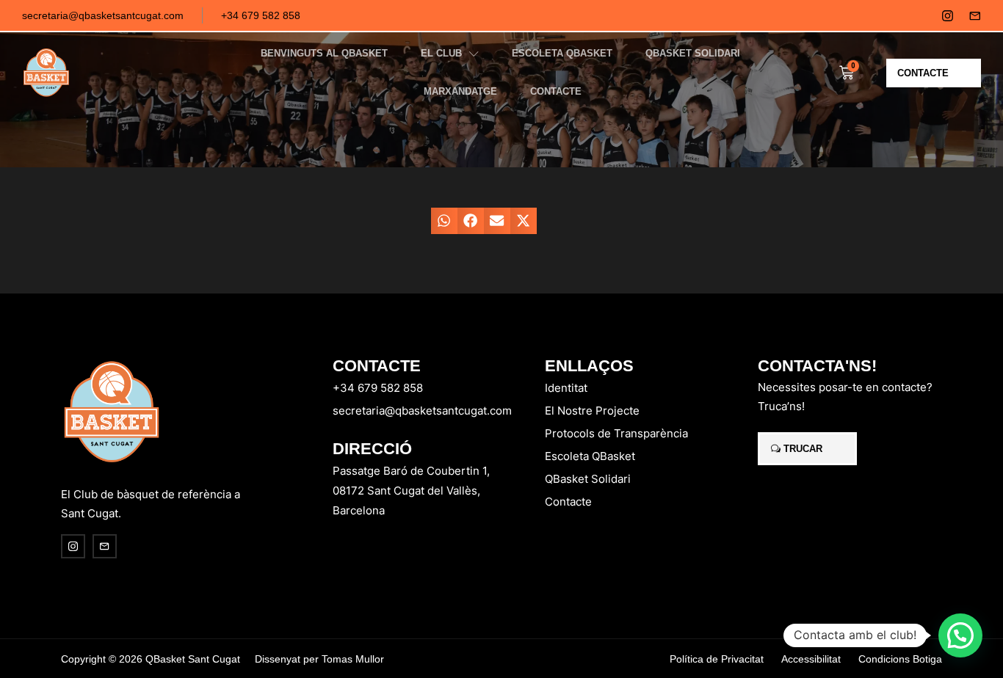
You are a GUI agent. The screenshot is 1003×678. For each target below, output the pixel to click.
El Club (441, 53)
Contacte (556, 91)
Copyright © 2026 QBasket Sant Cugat (150, 659)
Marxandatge (460, 91)
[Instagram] (947, 16)
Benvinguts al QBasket (324, 53)
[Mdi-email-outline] (974, 16)
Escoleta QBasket (562, 53)
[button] (444, 221)
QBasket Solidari (692, 53)
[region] (190, 563)
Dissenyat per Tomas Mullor (319, 659)
